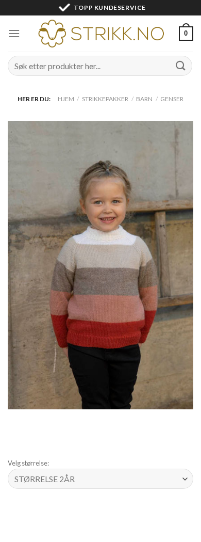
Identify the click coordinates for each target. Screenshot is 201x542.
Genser (171, 99)
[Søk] (181, 66)
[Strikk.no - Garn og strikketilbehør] (100, 34)
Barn (144, 99)
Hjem (66, 99)
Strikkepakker (105, 99)
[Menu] (14, 33)
